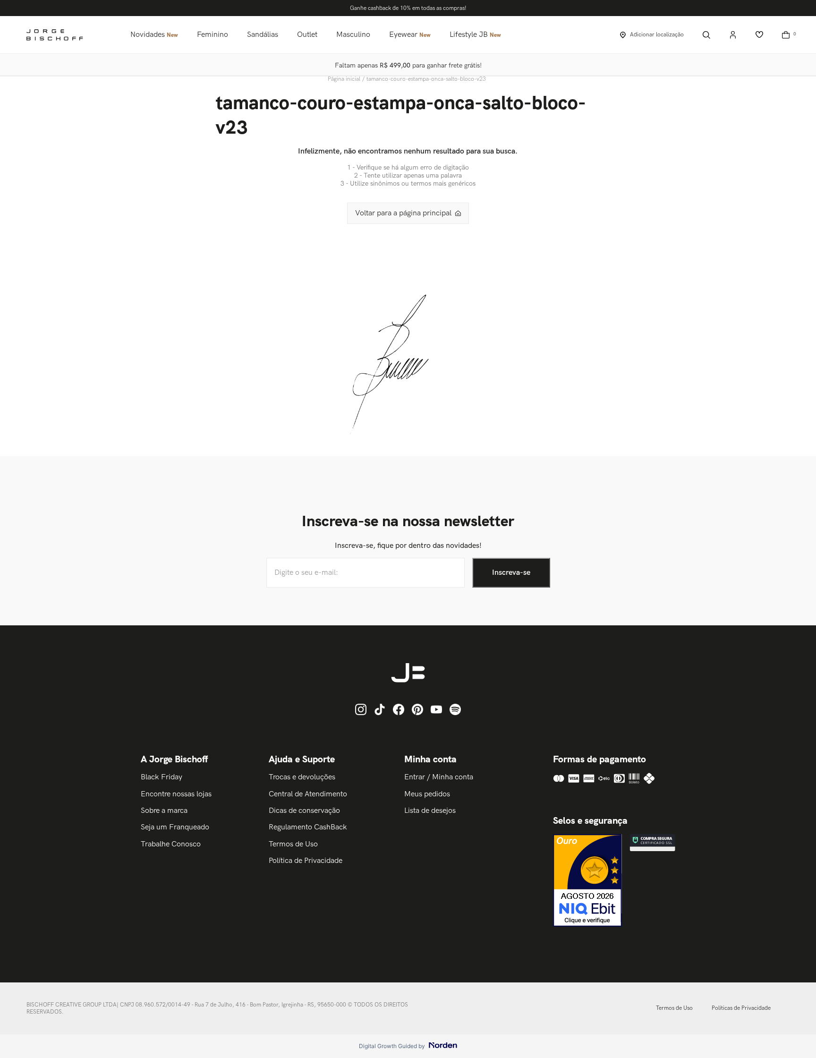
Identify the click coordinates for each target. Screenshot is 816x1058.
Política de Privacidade (305, 860)
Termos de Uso (293, 844)
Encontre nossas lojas (176, 794)
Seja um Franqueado (175, 827)
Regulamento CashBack (308, 827)
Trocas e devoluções (302, 777)
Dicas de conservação (304, 810)
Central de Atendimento (308, 794)
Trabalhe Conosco (171, 844)
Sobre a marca (164, 810)
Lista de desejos (430, 810)
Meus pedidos (427, 794)
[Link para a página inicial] (345, 79)
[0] (786, 35)
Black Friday (161, 777)
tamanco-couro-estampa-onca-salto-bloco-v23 (426, 79)
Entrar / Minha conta (438, 777)
